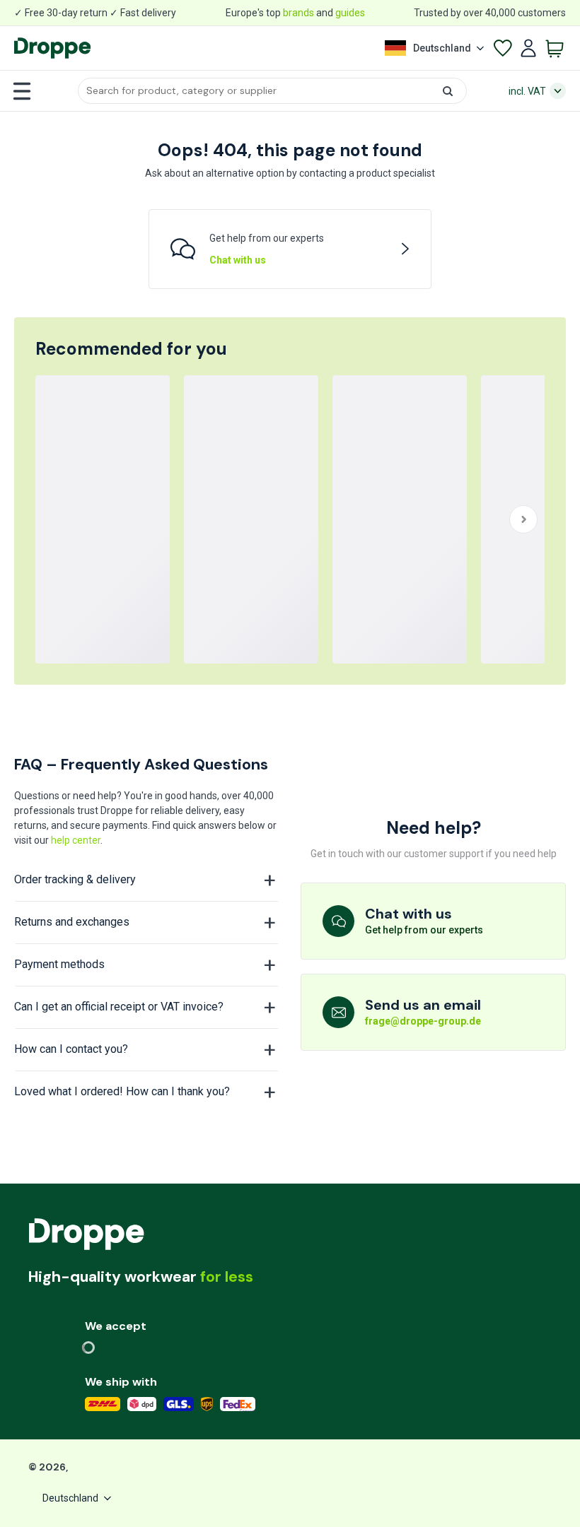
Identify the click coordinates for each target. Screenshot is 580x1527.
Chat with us (237, 260)
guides (350, 12)
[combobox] (272, 91)
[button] (272, 91)
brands (298, 12)
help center (75, 840)
